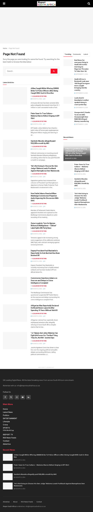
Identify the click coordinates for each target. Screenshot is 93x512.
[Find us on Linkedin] (28, 397)
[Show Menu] (4, 3)
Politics (6, 415)
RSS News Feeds (9, 438)
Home (5, 48)
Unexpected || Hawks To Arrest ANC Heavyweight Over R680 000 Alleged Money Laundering (82, 117)
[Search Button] (89, 3)
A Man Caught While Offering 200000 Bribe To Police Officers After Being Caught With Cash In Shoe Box (45, 90)
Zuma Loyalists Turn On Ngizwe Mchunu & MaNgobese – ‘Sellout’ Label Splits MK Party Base (43, 225)
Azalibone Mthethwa (39, 96)
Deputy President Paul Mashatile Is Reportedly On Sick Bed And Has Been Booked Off (45, 253)
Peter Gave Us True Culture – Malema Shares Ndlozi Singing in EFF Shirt (45, 115)
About (15, 502)
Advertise (7, 444)
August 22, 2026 (37, 99)
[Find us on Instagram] (17, 397)
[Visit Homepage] (46, 3)
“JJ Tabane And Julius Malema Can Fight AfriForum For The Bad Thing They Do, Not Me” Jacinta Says (44, 335)
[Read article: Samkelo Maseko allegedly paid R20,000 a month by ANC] (15, 148)
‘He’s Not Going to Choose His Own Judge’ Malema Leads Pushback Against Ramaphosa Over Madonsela (45, 168)
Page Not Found (14, 48)
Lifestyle (6, 422)
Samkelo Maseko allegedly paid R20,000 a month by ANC (35, 474)
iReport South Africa (9, 506)
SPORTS (6, 428)
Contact (6, 441)
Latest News (8, 412)
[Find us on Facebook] (5, 397)
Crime (5, 425)
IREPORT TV (8, 435)
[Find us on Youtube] (22, 397)
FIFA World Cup (8, 430)
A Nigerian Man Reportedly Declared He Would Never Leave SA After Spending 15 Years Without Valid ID (45, 308)
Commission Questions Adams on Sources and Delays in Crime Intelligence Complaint (44, 280)
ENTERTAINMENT (10, 418)
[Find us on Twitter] (11, 397)
